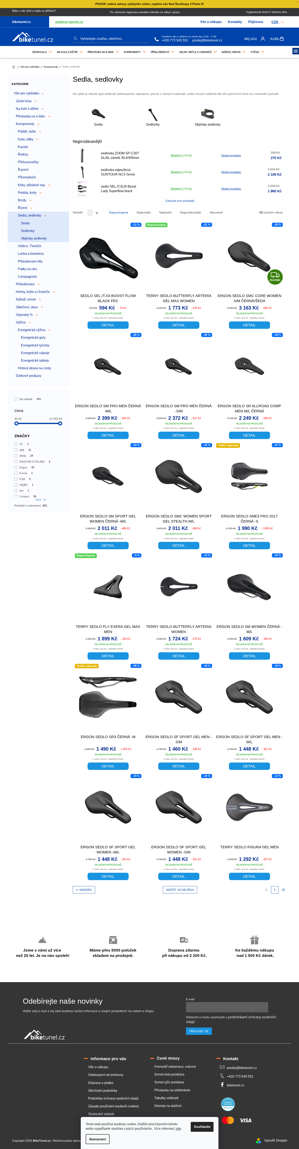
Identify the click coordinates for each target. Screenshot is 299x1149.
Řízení (23, 208)
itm (24, 490)
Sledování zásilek (101, 1114)
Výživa (21, 322)
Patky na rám (27, 269)
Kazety (23, 147)
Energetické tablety (35, 360)
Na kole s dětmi (27, 108)
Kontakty (235, 22)
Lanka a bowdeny (31, 253)
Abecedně (216, 212)
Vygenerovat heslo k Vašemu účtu (266, 12)
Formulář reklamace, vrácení (175, 1066)
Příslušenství (25, 284)
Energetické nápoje (35, 353)
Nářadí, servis (26, 299)
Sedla (25, 223)
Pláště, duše (27, 131)
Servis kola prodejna (169, 1074)
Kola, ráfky (26, 139)
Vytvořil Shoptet (275, 1140)
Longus (28, 496)
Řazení (23, 169)
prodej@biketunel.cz (207, 40)
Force (26, 473)
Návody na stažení (167, 1106)
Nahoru (86, 889)
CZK (275, 22)
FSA (25, 479)
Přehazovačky (28, 162)
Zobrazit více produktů (179, 200)
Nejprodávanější (190, 212)
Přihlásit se (199, 1031)
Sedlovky (28, 231)
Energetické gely (33, 337)
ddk (25, 450)
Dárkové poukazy (28, 375)
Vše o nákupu (211, 22)
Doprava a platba (100, 1083)
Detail (108, 325)
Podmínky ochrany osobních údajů (113, 1098)
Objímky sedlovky (34, 238)
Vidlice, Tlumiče (29, 246)
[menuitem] (41, 51)
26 (283, 889)
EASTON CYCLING (35, 461)
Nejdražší (165, 212)
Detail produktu (231, 155)
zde (178, 1128)
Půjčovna (255, 22)
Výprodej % (24, 314)
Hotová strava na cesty (34, 368)
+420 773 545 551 (175, 40)
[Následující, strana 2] (274, 889)
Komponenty (25, 124)
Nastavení (97, 1139)
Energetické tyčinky (35, 345)
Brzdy (22, 200)
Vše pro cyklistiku (26, 93)
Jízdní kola (24, 101)
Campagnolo (27, 276)
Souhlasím (202, 1126)
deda (26, 455)
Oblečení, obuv (27, 307)
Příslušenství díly (30, 261)
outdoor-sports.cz (69, 22)
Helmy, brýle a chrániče (33, 292)
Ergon (27, 467)
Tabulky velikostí (166, 1098)
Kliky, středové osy (32, 185)
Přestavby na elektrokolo (172, 1090)
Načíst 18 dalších (180, 889)
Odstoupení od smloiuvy (105, 1075)
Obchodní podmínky (102, 1090)
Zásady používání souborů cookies (113, 1106)
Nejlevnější (144, 212)
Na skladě (30, 399)
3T (24, 444)
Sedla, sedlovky (30, 215)
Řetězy (23, 154)
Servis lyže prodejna (169, 1082)
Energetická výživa (32, 330)
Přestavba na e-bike (31, 116)
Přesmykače (27, 177)
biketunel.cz (235, 1085)
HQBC (26, 484)
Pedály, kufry (27, 192)
